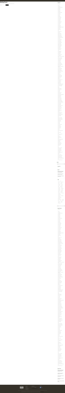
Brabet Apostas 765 (59, 48)
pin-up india (63, 199)
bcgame (61, 187)
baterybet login (61, 186)
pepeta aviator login (59, 199)
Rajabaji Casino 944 (59, 137)
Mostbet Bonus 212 (59, 95)
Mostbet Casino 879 (59, 99)
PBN (58, 322)
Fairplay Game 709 (59, 69)
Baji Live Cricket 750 (59, 240)
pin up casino (63, 200)
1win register (62, 185)
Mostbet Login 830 (59, 309)
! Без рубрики (59, 209)
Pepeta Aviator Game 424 (60, 118)
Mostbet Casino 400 (59, 98)
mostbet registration (59, 197)
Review (58, 138)
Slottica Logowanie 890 (60, 353)
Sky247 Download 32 (59, 143)
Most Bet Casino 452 (59, 92)
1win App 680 (59, 11)
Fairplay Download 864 (60, 68)
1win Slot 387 (59, 234)
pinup (60, 200)
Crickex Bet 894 (59, 60)
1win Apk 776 (59, 215)
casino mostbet (59, 189)
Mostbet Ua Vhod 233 (60, 107)
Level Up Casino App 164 (60, 291)
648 (58, 30)
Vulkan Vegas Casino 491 (60, 155)
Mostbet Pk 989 (59, 310)
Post (58, 131)
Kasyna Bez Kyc (59, 82)
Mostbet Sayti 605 (59, 106)
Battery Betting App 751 (60, 36)
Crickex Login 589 (59, 268)
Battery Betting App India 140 (60, 37)
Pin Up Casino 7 (59, 125)
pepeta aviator (59, 198)
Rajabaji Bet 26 (59, 136)
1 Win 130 (58, 5)
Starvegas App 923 (59, 149)
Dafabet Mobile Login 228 (60, 64)
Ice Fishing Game (59, 80)
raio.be (58, 341)
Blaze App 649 (59, 253)
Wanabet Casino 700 (60, 156)
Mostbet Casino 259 (59, 303)
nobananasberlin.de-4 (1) (60, 112)
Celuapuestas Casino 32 (60, 263)
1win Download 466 (59, 17)
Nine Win (58, 111)
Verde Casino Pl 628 (59, 154)
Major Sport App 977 (59, 88)
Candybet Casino (59, 49)
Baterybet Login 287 (59, 35)
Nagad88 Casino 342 (60, 316)
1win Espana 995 (59, 18)
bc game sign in (62, 188)
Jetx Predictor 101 (59, 81)
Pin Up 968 (59, 123)
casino (58, 50)
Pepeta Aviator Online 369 (60, 119)
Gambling (59, 279)
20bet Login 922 (59, 29)
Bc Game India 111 (59, 246)
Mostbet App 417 (59, 93)
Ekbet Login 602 (59, 65)
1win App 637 (59, 216)
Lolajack (58, 87)
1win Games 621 (59, 19)
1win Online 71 (59, 24)
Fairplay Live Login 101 (60, 70)
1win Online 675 (59, 23)
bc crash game (59, 187)
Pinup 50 (58, 334)
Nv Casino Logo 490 (59, 113)
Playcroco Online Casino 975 (60, 130)
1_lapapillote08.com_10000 (60, 7)
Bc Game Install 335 (59, 41)
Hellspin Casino (59, 284)
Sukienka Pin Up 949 (59, 150)
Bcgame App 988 (59, 43)
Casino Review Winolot (60, 54)
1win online (59, 185)
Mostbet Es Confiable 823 (60, 101)
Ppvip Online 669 (59, 132)
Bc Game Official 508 (60, 42)
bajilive (58, 186)
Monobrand (59, 297)
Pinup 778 (59, 129)
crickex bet (62, 189)
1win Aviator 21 (59, 13)
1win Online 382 (59, 228)
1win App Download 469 (60, 12)
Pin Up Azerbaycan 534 (60, 124)
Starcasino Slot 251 (59, 148)
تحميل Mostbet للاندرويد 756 (60, 365)
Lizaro (58, 86)
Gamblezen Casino (59, 278)
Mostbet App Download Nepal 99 (61, 94)
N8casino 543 (59, 315)
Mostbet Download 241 (60, 100)
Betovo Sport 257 (59, 252)
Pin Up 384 (59, 328)
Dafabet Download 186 (60, 269)
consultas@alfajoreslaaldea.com (35, 388)
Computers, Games (59, 59)
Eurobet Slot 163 (59, 67)
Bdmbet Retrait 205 (59, 44)
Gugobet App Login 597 (60, 76)
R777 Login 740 (59, 340)
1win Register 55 (59, 25)
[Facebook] (40, 387)
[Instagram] (41, 387)
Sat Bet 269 (59, 346)
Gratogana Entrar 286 (60, 75)
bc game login (59, 188)
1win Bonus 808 (59, 222)
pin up (58, 200)
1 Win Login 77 (59, 6)
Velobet (58, 359)
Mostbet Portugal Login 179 (60, 105)
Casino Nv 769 (59, 259)
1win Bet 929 (59, 221)
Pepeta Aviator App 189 (60, 117)
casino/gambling (59, 55)
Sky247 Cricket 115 (59, 142)
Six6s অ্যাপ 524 (59, 347)
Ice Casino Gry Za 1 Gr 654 (60, 285)
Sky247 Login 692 (59, 144)
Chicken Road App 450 (60, 58)
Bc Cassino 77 (59, 38)
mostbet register (59, 196)
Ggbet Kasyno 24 (59, 74)
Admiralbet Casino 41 (60, 31)
